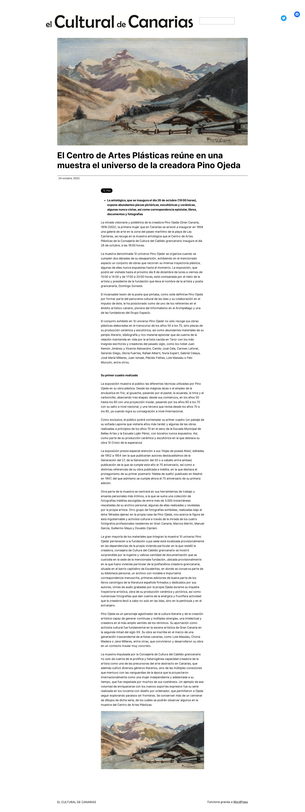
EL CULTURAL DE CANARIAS (76, 802)
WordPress (240, 802)
